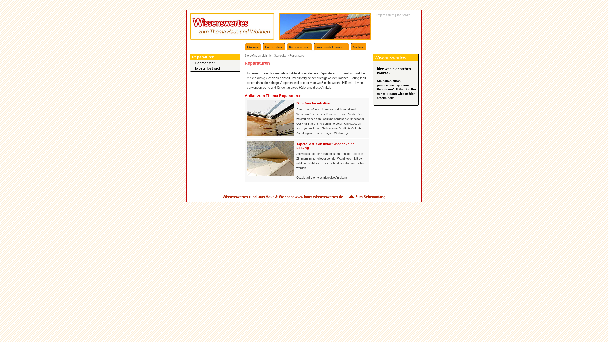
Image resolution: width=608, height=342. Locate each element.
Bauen (252, 47)
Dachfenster (205, 63)
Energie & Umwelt (330, 47)
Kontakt (403, 15)
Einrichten (273, 47)
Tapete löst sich (208, 68)
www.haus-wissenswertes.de (319, 197)
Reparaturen (297, 55)
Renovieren (298, 47)
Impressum (385, 15)
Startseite (280, 55)
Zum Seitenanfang (370, 197)
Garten (357, 47)
